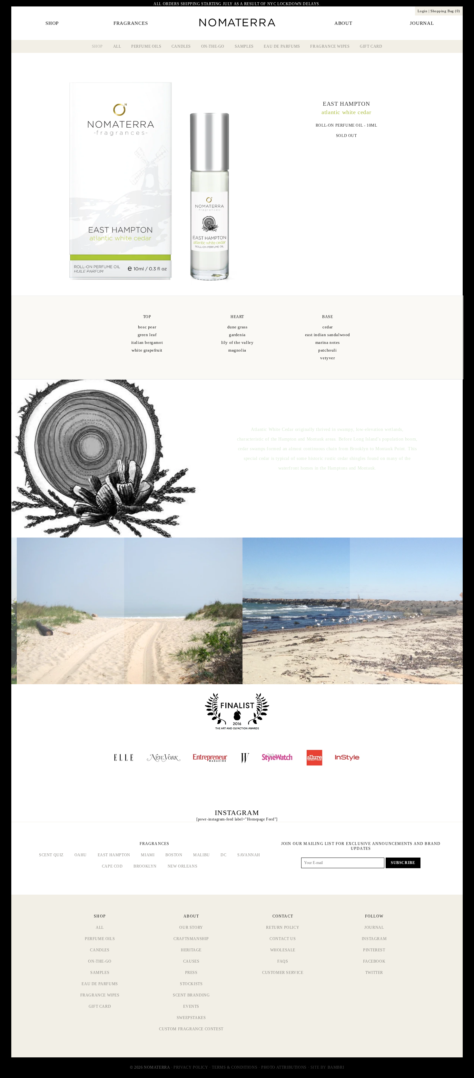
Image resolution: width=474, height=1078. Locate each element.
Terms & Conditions (234, 1067)
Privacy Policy (190, 1067)
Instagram (374, 939)
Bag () (445, 11)
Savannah (248, 855)
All (117, 46)
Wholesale (282, 950)
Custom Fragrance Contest (191, 1029)
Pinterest (374, 950)
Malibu (201, 855)
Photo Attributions (284, 1067)
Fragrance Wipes (330, 46)
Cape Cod (112, 866)
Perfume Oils (146, 46)
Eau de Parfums (282, 46)
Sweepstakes (191, 1017)
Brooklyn (145, 866)
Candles (181, 46)
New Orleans (183, 866)
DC (223, 855)
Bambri (336, 1067)
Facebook (374, 961)
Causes (191, 961)
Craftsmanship (191, 939)
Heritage (191, 950)
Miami (147, 855)
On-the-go (212, 46)
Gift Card (371, 46)
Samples (244, 46)
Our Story (191, 927)
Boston (174, 855)
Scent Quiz (51, 855)
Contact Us (283, 939)
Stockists (191, 984)
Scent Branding (191, 995)
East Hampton (114, 855)
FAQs (282, 961)
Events (191, 1006)
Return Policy (282, 927)
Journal (374, 927)
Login (423, 11)
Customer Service (282, 972)
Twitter (374, 972)
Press (191, 972)
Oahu (80, 855)
